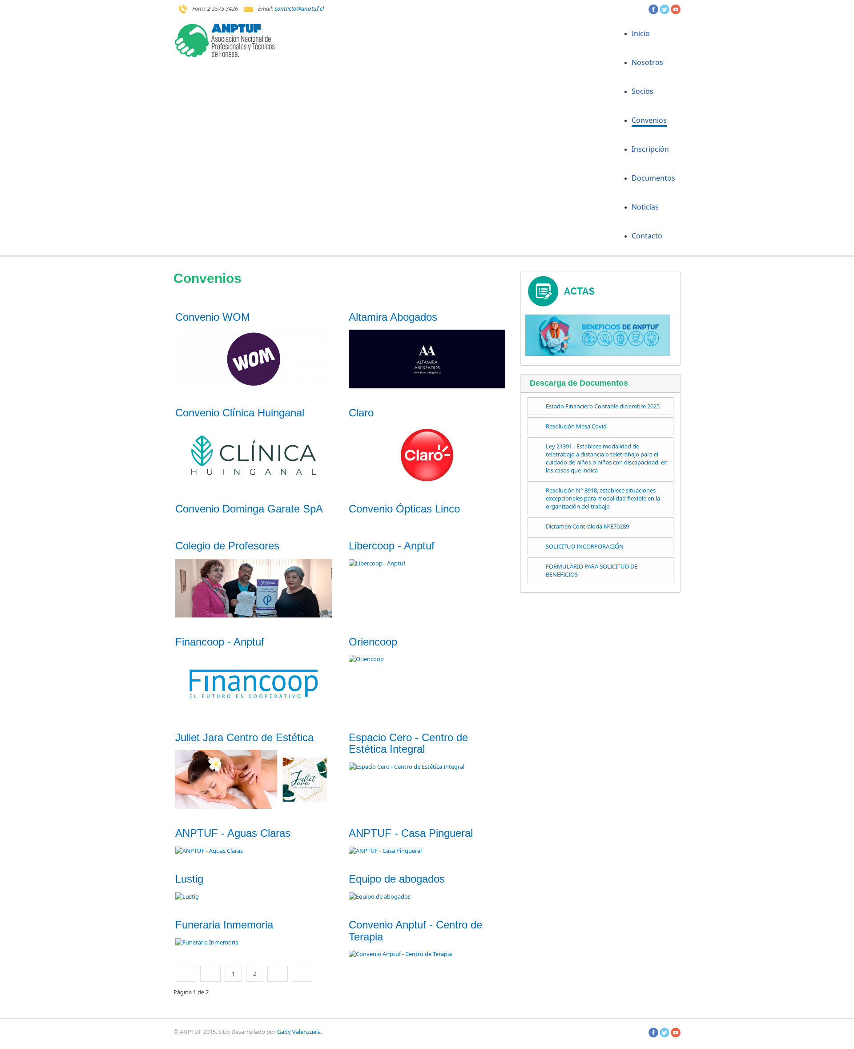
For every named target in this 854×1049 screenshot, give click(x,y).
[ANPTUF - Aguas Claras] (209, 850)
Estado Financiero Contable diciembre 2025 (603, 406)
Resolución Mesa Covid (576, 426)
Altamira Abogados (393, 317)
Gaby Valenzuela (299, 1032)
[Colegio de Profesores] (253, 587)
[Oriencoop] (366, 658)
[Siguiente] (277, 973)
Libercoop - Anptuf (392, 546)
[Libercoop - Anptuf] (377, 563)
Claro (361, 413)
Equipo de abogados (397, 879)
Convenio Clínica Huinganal (239, 413)
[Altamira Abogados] (427, 359)
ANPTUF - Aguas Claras (232, 833)
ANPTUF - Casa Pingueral (412, 833)
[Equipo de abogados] (380, 896)
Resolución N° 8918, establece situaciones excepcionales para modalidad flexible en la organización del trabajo (603, 498)
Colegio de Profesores (227, 546)
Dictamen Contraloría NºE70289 (587, 526)
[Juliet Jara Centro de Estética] (253, 779)
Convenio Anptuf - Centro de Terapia (415, 930)
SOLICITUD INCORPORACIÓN (585, 546)
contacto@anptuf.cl (299, 8)
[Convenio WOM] (253, 359)
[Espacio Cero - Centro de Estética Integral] (406, 766)
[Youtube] (676, 8)
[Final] (302, 973)
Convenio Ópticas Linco (404, 509)
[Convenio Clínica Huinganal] (253, 454)
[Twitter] (664, 8)
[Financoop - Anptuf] (253, 683)
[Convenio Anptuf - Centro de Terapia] (400, 953)
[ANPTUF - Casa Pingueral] (386, 850)
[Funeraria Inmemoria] (206, 942)
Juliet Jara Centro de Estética (244, 737)
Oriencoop (373, 642)
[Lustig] (187, 896)
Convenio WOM (212, 317)
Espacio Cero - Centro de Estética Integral (408, 743)
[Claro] (427, 454)
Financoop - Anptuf (219, 642)
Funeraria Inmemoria (224, 925)
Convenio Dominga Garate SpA (249, 509)
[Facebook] (653, 8)
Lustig (189, 879)
